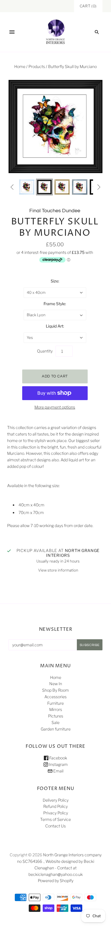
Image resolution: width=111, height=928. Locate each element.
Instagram (58, 764)
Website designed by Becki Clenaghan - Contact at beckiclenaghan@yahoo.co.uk (61, 868)
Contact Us (55, 825)
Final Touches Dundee (54, 210)
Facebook (57, 757)
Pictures (55, 715)
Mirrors (55, 709)
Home (19, 66)
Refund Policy (55, 806)
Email (57, 770)
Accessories (55, 696)
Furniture (55, 703)
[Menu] (12, 32)
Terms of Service (55, 819)
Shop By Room (55, 690)
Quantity (45, 351)
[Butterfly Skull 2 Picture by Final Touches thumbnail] (26, 187)
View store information (58, 570)
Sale (55, 722)
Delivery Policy (56, 800)
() (88, 6)
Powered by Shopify (55, 880)
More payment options (54, 407)
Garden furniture (56, 729)
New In (55, 683)
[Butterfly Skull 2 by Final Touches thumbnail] (44, 187)
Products (36, 66)
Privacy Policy (55, 812)
